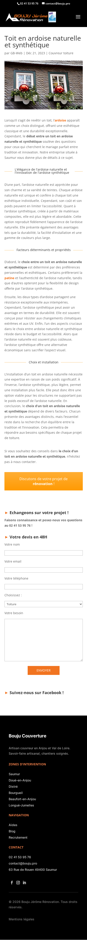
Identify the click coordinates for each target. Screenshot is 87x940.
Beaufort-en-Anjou (22, 799)
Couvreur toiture (61, 53)
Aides (13, 825)
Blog (12, 831)
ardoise (60, 120)
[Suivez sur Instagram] (17, 881)
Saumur (14, 774)
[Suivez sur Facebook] (11, 881)
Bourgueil (16, 793)
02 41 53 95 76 (20, 857)
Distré (13, 786)
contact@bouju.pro (23, 863)
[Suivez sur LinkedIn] (23, 881)
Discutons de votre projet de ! (43, 481)
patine (9, 278)
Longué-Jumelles (21, 805)
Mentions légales (21, 919)
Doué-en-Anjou (20, 780)
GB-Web (16, 53)
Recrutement (18, 837)
